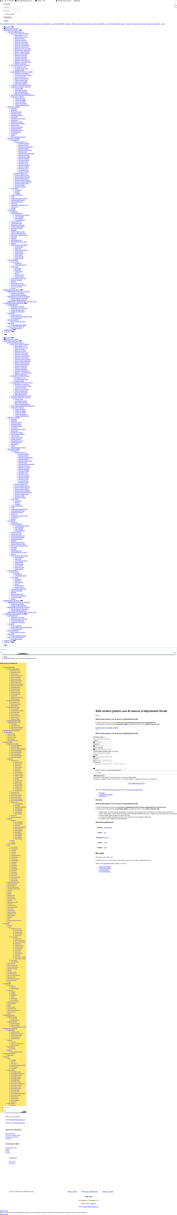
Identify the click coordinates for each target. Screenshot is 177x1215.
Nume (95, 740)
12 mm (106, 837)
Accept (99, 772)
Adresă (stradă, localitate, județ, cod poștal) (105, 751)
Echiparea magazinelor (12, 1137)
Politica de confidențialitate (90, 1191)
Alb (105, 832)
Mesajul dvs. (97, 762)
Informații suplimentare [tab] (106, 794)
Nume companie (98, 748)
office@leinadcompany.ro (17, 1119)
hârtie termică (138, 790)
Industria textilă (10, 1133)
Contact (12, 1163)
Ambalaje (9, 1138)
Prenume (96, 744)
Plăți (7, 1151)
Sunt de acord (4, 1214)
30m (105, 847)
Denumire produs (99, 737)
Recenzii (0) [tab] (102, 796)
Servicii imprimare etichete (13, 1135)
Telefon (96, 758)
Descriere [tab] (102, 793)
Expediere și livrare (11, 1147)
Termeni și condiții (107, 1191)
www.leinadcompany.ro (18, 1123)
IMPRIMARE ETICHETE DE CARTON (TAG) (22, 301)
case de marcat (129, 790)
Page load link (4, 1211)
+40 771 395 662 (15, 1116)
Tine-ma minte (10, 14)
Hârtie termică (108, 827)
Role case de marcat (114, 790)
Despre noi (13, 1161)
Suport (8, 1152)
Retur (8, 1149)
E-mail (95, 755)
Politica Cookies (72, 1191)
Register (6, 20)
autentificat (107, 863)
